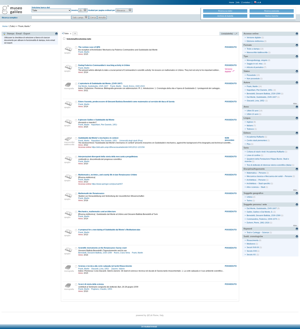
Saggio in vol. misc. (255, 64)
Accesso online (251, 33)
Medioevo (251, 244)
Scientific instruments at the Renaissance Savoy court (102, 248)
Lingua (247, 118)
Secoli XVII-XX (253, 247)
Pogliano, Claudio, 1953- (102, 289)
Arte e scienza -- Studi (256, 187)
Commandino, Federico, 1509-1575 (262, 219)
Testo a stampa (253, 49)
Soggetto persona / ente (255, 204)
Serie (246, 148)
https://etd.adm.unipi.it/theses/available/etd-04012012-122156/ (118, 147)
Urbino (249, 197)
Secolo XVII (252, 251)
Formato (248, 45)
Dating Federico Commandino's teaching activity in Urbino (104, 65)
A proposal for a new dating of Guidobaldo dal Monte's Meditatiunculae (109, 230)
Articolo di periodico (255, 67)
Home (231, 2)
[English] (255, 2)
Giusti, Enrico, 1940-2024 (134, 86)
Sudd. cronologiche (253, 236)
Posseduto (251, 75)
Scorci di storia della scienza (91, 284)
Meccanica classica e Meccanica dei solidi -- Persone (269, 176)
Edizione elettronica (255, 41)
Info (238, 2)
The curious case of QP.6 (89, 47)
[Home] (12, 9)
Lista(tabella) (227, 34)
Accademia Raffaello (255, 137)
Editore (247, 133)
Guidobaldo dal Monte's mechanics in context (98, 138)
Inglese (250, 122)
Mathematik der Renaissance (91, 193)
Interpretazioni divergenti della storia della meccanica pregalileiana (108, 156)
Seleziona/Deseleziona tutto (78, 39)
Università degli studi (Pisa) (131, 141)
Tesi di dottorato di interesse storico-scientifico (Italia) (269, 165)
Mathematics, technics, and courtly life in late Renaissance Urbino (107, 175)
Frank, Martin (84, 52)
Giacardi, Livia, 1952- (100, 269)
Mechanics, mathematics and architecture (97, 211)
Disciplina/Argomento (254, 169)
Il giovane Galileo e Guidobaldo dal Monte (96, 120)
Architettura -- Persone (256, 180)
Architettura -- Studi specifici (258, 183)
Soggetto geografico (253, 193)
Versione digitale (228, 70)
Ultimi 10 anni (252, 114)
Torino (249, 200)
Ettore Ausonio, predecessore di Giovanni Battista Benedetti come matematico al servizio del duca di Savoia (126, 102)
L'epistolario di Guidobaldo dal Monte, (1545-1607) (100, 83)
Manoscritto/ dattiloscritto (257, 52)
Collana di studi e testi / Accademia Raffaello (265, 152)
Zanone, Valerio (118, 269)
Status (247, 71)
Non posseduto (253, 79)
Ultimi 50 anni (252, 111)
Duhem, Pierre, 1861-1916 (258, 223)
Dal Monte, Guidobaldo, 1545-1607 (93, 86)
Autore (247, 82)
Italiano (250, 125)
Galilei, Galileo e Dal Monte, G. (260, 212)
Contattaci (246, 2)
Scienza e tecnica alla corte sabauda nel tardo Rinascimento (105, 266)
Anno (246, 107)
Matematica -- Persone (256, 173)
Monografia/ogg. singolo (257, 60)
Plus (248, 144)
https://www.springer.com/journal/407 (107, 184)
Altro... (295, 104)
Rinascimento (252, 240)
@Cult (150, 315)
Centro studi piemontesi (257, 140)
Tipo (246, 56)
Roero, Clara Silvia (122, 253)
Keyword (248, 229)
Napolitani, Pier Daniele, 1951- (104, 125)
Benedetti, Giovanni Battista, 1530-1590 (95, 253)
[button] (83, 10)
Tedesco (250, 129)
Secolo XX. (251, 255)
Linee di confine (253, 155)
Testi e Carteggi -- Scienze (258, 232)
